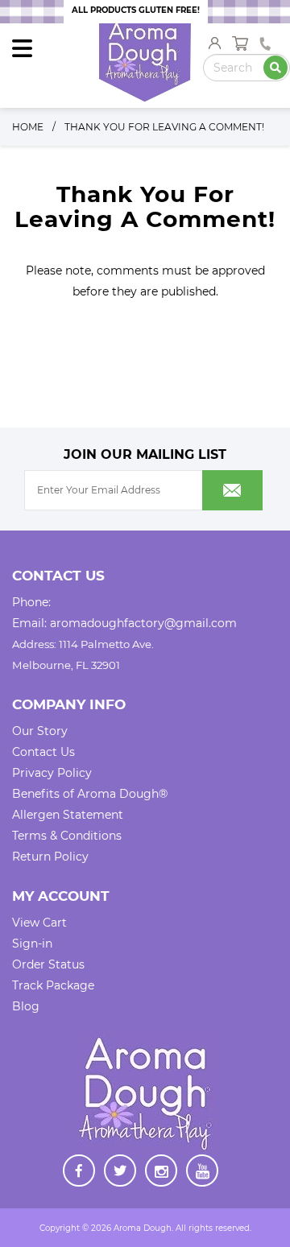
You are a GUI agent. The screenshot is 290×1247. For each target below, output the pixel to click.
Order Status (48, 964)
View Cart (39, 922)
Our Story (40, 731)
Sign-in (32, 943)
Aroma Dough (143, 1228)
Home (28, 127)
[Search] (275, 68)
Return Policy (50, 856)
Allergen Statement (67, 814)
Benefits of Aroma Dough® (90, 794)
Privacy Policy (52, 773)
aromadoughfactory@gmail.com (143, 623)
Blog (25, 1006)
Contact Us (43, 752)
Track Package (53, 985)
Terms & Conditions (67, 835)
